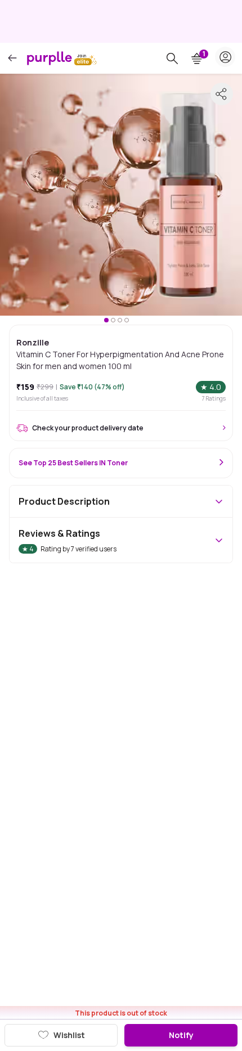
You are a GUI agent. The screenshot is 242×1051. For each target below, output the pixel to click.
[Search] (172, 58)
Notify (181, 1035)
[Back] (12, 58)
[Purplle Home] (49, 58)
